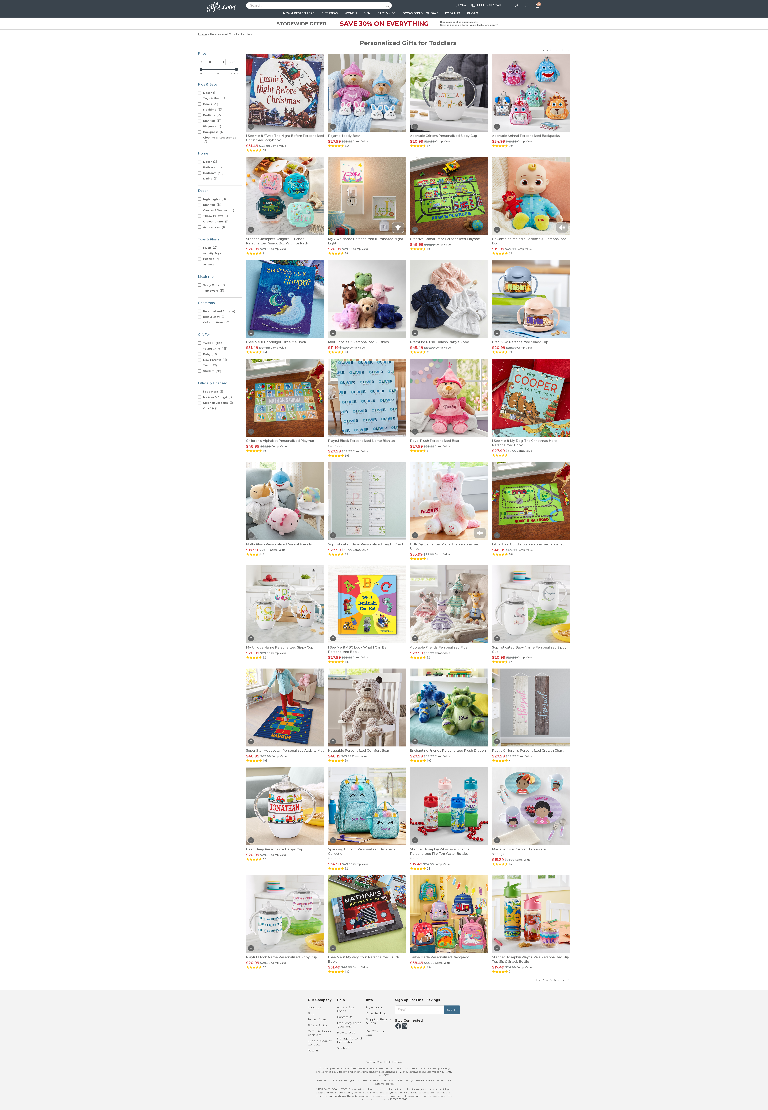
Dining (209, 178)
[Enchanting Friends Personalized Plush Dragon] (449, 707)
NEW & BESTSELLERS (298, 13)
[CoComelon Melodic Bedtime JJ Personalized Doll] (531, 196)
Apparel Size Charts (345, 1009)
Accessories (213, 227)
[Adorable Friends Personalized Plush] (449, 604)
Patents (313, 1050)
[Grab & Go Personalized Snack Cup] (531, 299)
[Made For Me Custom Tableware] (531, 806)
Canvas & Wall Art (218, 210)
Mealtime (212, 109)
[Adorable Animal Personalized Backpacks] (531, 93)
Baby (209, 354)
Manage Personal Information (349, 1040)
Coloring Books (216, 322)
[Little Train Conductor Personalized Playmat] (531, 501)
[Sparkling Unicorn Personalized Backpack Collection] (367, 806)
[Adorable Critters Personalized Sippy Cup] (449, 93)
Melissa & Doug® (217, 397)
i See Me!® (213, 391)
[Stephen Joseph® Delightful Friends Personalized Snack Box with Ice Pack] (285, 196)
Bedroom (212, 173)
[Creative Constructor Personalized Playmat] (449, 196)
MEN (367, 13)
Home (202, 34)
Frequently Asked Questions (349, 1024)
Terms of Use (317, 1019)
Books (210, 104)
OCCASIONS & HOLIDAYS (420, 13)
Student (211, 371)
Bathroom (212, 167)
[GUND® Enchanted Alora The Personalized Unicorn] (449, 501)
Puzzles (210, 259)
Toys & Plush (215, 98)
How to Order (346, 1032)
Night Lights (214, 199)
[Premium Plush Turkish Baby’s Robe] (449, 299)
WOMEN (351, 13)
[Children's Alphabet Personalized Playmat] (285, 398)
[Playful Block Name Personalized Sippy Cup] (285, 914)
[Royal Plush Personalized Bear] (449, 398)
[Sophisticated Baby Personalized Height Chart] (367, 501)
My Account (374, 1007)
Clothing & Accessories (219, 139)
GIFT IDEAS (329, 13)
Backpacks (213, 132)
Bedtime (212, 115)
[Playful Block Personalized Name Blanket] (367, 398)
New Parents (214, 360)
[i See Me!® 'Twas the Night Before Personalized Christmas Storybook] (285, 93)
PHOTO (472, 13)
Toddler (212, 343)
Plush (209, 247)
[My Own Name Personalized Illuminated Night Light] (367, 196)
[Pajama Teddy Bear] (367, 93)
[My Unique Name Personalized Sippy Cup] (285, 604)
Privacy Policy (317, 1025)
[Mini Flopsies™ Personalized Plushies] (367, 299)
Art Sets (210, 264)
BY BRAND (452, 13)
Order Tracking (376, 1013)
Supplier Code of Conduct (319, 1042)
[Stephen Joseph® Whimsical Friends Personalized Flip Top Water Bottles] (449, 806)
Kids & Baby (213, 317)
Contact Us (344, 1017)
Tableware (213, 290)
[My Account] (517, 5)
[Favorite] (527, 5)
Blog (311, 1013)
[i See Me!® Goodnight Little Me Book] (285, 299)
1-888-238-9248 (489, 5)
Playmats (211, 126)
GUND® (210, 408)
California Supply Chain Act (319, 1033)
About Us (314, 1007)
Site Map (343, 1048)
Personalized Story (218, 311)
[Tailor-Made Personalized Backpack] (449, 914)
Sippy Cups (213, 285)
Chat (463, 5)
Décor (210, 93)
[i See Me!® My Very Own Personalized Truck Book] (367, 914)
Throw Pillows (215, 216)
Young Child (214, 348)
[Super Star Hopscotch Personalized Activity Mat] (285, 707)
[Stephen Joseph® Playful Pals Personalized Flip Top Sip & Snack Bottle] (531, 914)
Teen (209, 365)
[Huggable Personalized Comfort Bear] (367, 707)
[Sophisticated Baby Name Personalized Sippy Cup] (531, 604)
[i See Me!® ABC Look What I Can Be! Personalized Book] (367, 604)
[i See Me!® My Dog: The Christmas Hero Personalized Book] (531, 398)
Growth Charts (215, 221)
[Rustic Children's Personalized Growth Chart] (531, 707)
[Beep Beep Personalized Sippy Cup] (285, 806)
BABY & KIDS (386, 13)
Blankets (212, 121)
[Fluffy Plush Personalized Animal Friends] (285, 501)
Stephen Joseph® (217, 403)
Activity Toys (214, 253)
